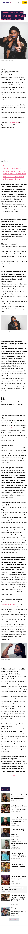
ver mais (13, 919)
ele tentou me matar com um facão (11, 428)
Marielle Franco (14, 122)
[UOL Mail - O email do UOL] (19, 2)
